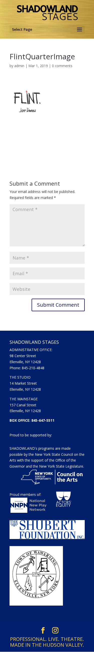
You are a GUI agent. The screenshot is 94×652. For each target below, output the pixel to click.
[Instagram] (55, 630)
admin (19, 65)
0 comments (62, 65)
